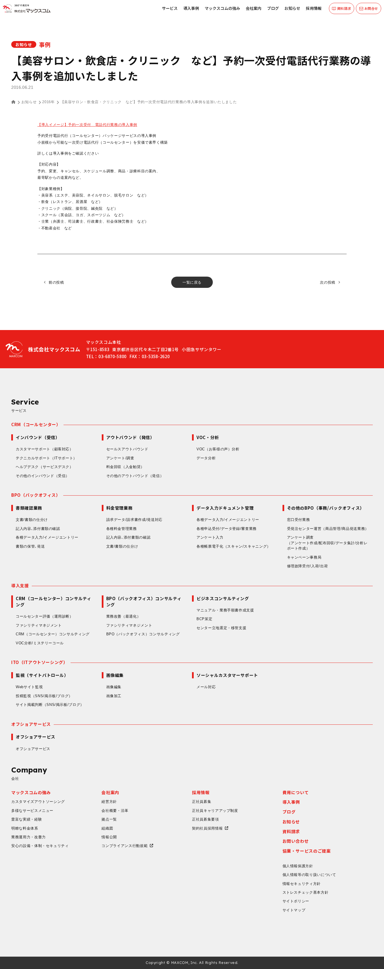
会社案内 (253, 8)
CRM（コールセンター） (36, 424)
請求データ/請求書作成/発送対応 (134, 520)
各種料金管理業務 (121, 529)
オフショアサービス (31, 724)
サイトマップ (294, 910)
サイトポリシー (296, 901)
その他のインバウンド (42, 476)
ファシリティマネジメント (39, 625)
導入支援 (20, 585)
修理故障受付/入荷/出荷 (307, 566)
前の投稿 (56, 282)
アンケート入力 (209, 537)
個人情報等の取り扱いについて (309, 875)
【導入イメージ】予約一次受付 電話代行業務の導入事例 (87, 125)
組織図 (107, 828)
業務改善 (123, 616)
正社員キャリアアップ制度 (215, 810)
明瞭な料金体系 (24, 828)
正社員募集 (201, 801)
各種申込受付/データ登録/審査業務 (226, 529)
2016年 (48, 102)
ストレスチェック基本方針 (306, 892)
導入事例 (191, 8)
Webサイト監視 (29, 687)
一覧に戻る (192, 282)
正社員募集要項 (205, 819)
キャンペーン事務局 (304, 557)
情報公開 (109, 837)
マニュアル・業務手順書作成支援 (225, 610)
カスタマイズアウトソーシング (38, 801)
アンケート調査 (327, 542)
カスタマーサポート (44, 449)
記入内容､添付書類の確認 (38, 529)
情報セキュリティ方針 (302, 884)
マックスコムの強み (222, 8)
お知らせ (292, 8)
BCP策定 (204, 619)
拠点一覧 (109, 819)
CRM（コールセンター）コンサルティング (53, 634)
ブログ (273, 8)
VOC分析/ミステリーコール (40, 643)
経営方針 (109, 801)
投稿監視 (44, 696)
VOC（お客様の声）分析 (218, 449)
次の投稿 (327, 282)
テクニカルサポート (46, 458)
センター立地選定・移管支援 (221, 628)
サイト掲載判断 (50, 705)
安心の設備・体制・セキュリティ (40, 846)
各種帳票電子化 (233, 546)
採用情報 (314, 8)
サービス (170, 8)
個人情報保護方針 (298, 866)
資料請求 (291, 831)
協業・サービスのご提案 (307, 851)
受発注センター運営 (328, 529)
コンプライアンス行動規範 (124, 846)
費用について (296, 792)
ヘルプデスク (44, 467)
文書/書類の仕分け (32, 520)
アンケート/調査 (120, 458)
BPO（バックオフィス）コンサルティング (143, 634)
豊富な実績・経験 (26, 819)
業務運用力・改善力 (28, 837)
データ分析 (206, 458)
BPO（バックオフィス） (35, 495)
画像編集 (114, 687)
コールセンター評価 (44, 616)
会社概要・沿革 (114, 810)
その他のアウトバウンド (135, 476)
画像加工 (114, 696)
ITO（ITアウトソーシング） (39, 662)
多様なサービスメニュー (32, 810)
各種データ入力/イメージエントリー (47, 537)
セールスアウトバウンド (127, 449)
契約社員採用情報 (207, 828)
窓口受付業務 (298, 520)
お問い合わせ (296, 841)
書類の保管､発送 (30, 546)
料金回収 (125, 467)
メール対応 (206, 687)
